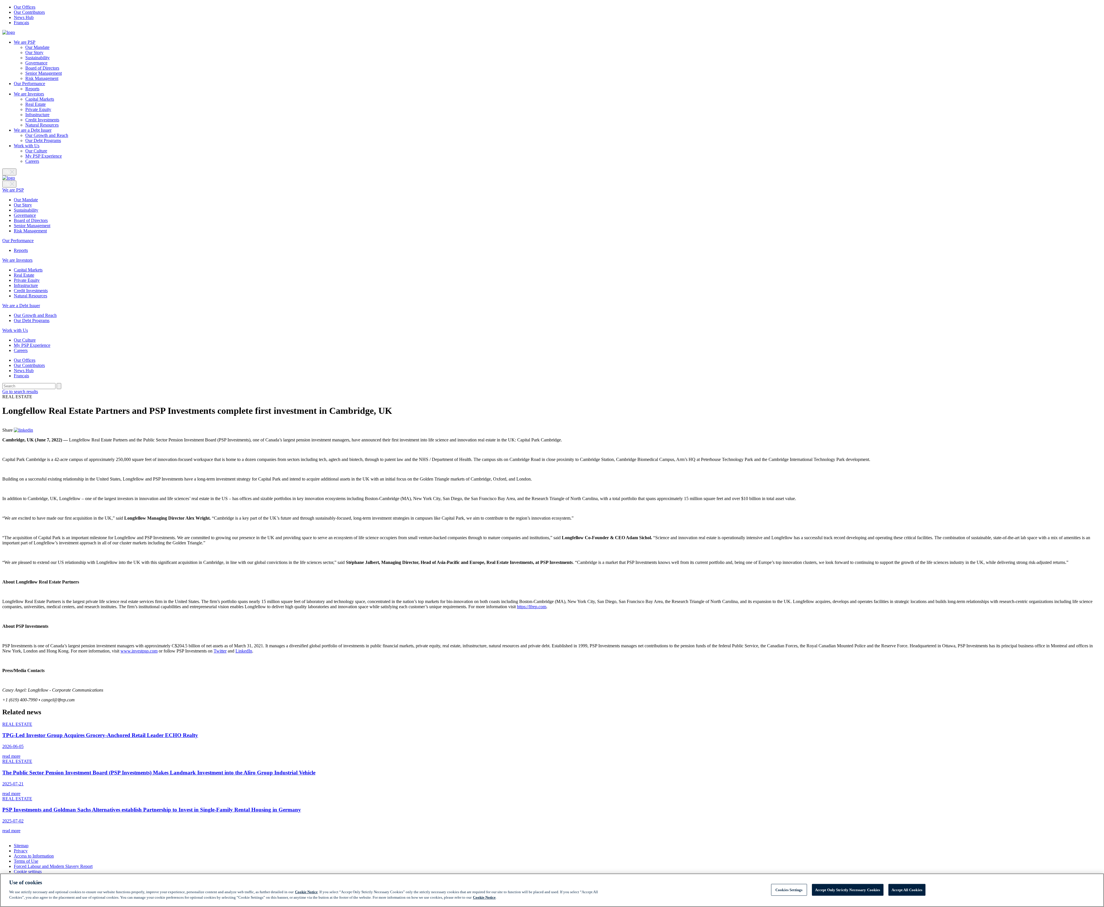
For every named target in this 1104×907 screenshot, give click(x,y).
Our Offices (24, 7)
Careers (32, 161)
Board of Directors (42, 68)
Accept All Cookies (907, 889)
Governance (36, 62)
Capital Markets (39, 99)
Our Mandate (37, 47)
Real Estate (35, 104)
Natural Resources (42, 125)
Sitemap (21, 845)
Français (21, 22)
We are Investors (29, 93)
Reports (32, 88)
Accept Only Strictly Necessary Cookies (847, 889)
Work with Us (26, 145)
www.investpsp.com (139, 650)
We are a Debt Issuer (32, 130)
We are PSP (24, 42)
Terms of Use (26, 861)
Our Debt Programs (43, 140)
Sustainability (37, 57)
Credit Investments (42, 119)
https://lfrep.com (531, 606)
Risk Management (41, 78)
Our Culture (36, 150)
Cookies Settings (788, 889)
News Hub (24, 17)
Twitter (220, 650)
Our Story (34, 52)
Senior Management (43, 73)
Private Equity (38, 109)
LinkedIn (243, 650)
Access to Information (34, 856)
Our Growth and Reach (46, 135)
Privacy (21, 850)
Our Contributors (29, 12)
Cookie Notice (306, 892)
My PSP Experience (43, 156)
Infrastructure (37, 114)
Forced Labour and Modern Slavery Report (53, 866)
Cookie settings (28, 871)
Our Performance (29, 83)
